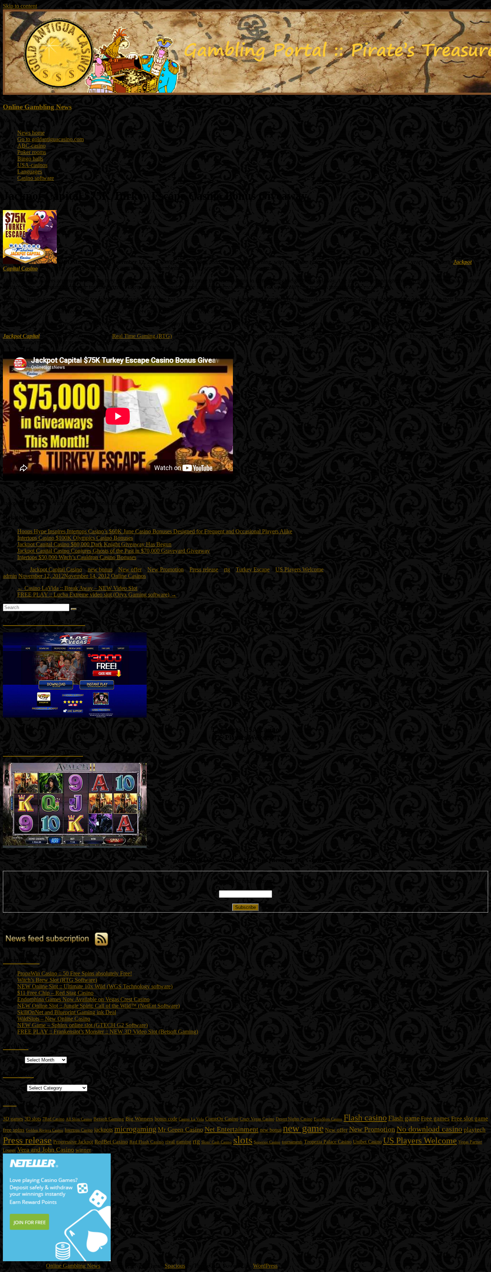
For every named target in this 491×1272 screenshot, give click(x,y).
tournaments (292, 1142)
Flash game (403, 1118)
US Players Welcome (299, 569)
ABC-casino (31, 146)
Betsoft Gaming (108, 1119)
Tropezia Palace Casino (328, 1142)
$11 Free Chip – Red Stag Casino (55, 993)
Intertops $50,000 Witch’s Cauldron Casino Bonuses (76, 557)
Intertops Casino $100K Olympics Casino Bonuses (75, 538)
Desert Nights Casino (294, 1119)
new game (303, 1128)
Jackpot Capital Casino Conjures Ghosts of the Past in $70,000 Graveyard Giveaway (113, 551)
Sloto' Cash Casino (216, 1142)
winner (83, 1150)
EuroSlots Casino (328, 1119)
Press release (203, 569)
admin (10, 576)
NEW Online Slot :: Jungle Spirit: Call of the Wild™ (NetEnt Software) (98, 1006)
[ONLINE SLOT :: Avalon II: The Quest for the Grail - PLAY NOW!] (75, 846)
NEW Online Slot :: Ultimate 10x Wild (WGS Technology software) (95, 986)
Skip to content (20, 6)
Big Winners (139, 1119)
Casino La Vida (191, 1119)
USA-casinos (32, 165)
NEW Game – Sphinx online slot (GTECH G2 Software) (82, 1025)
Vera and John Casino (45, 1149)
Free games (435, 1118)
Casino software (35, 178)
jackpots (103, 1130)
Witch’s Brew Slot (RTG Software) (57, 980)
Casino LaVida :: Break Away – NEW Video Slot (77, 588)
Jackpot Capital (21, 336)
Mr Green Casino (180, 1129)
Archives (13, 1060)
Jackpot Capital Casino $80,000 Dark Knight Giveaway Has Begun (94, 544)
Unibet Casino (367, 1142)
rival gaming (178, 1142)
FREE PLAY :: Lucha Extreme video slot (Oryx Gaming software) (96, 594)
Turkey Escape (253, 569)
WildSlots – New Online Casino (53, 1019)
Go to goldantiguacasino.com (50, 139)
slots (242, 1140)
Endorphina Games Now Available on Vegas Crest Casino (83, 999)
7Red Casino (53, 1119)
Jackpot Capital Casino (56, 569)
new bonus (100, 569)
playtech (475, 1129)
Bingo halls (30, 158)
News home (31, 133)
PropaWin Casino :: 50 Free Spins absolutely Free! (74, 973)
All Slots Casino (79, 1119)
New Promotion (165, 569)
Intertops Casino (79, 1130)
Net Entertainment (231, 1129)
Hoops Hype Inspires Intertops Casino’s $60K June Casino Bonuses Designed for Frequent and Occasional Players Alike (154, 531)
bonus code (166, 1119)
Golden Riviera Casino (44, 1130)
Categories (15, 1088)
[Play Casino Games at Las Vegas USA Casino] (75, 715)
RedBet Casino (111, 1142)
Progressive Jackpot (73, 1142)
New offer (130, 569)
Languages (29, 171)
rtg (227, 569)
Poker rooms (31, 152)
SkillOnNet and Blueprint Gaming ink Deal (66, 1012)
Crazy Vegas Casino (257, 1119)
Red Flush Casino (146, 1142)
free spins (13, 1130)
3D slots (32, 1119)
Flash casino (365, 1117)
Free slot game (469, 1118)
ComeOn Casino (221, 1119)
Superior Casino (267, 1142)
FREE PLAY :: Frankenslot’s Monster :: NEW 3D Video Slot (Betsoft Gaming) (107, 1032)
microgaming (135, 1128)
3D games (13, 1119)
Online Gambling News (37, 107)
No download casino (429, 1128)
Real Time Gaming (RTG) (142, 336)
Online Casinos (128, 576)
